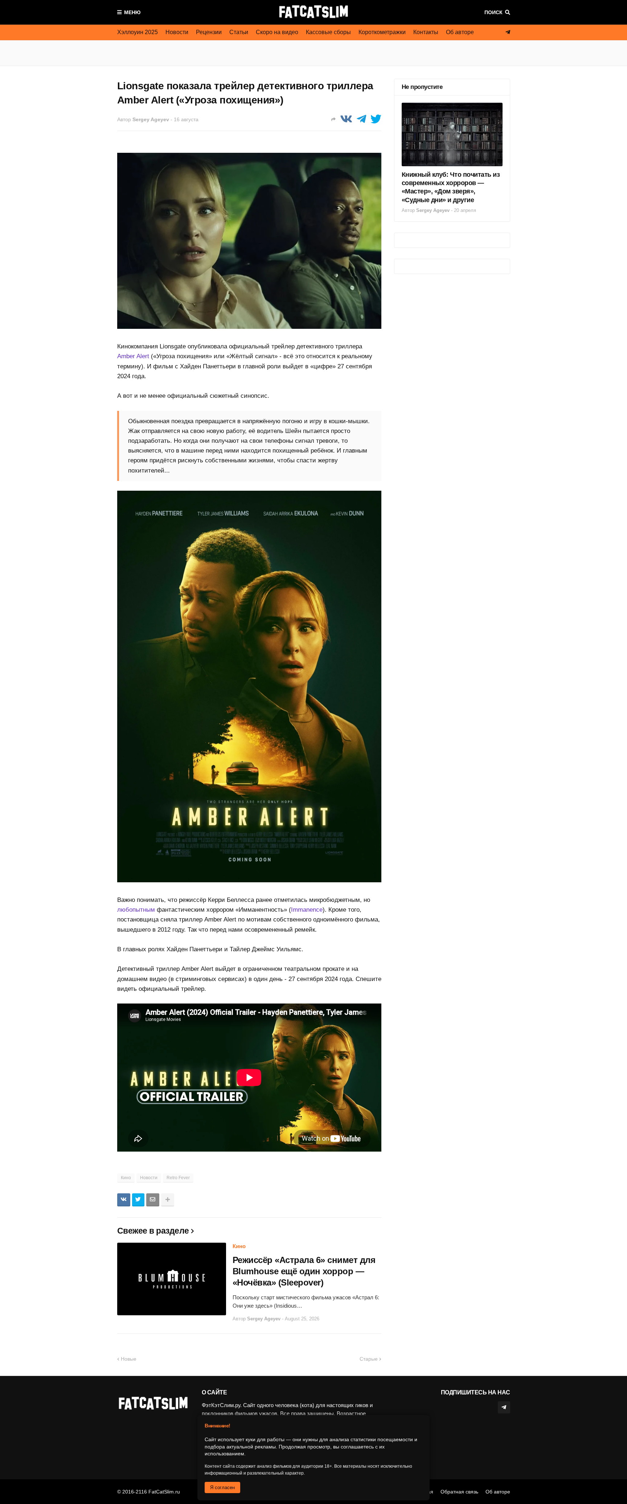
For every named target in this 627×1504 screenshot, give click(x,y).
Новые (128, 1359)
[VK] (346, 119)
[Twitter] (375, 119)
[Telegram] (361, 119)
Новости (176, 32)
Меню (132, 12)
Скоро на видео (277, 32)
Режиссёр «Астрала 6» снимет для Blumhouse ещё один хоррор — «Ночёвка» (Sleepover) (304, 1271)
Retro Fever (178, 1177)
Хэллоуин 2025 (137, 32)
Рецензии (209, 32)
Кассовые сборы (328, 32)
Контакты (425, 32)
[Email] (152, 1199)
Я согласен (222, 1487)
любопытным (136, 909)
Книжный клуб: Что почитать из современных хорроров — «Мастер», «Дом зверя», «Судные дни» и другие (451, 187)
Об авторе (460, 32)
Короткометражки (382, 32)
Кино (126, 1177)
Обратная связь (459, 1492)
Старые (369, 1359)
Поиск (493, 12)
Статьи (238, 32)
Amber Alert (133, 356)
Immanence (307, 909)
